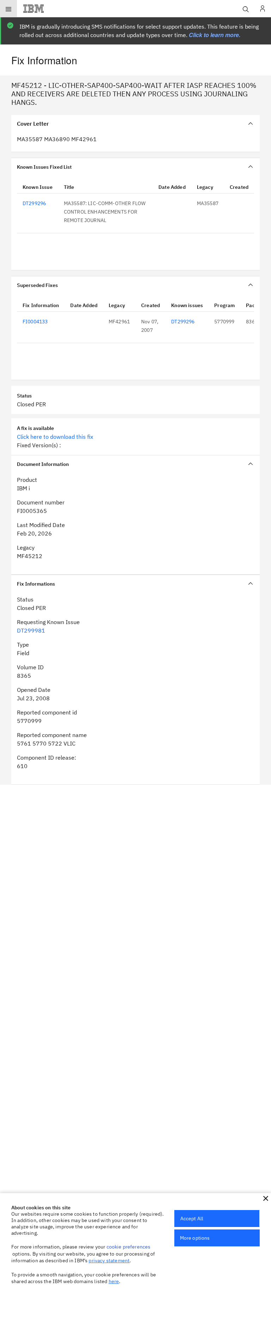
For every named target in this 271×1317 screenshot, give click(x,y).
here (114, 1281)
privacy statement (109, 1260)
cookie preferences (129, 1247)
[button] (265, 1198)
